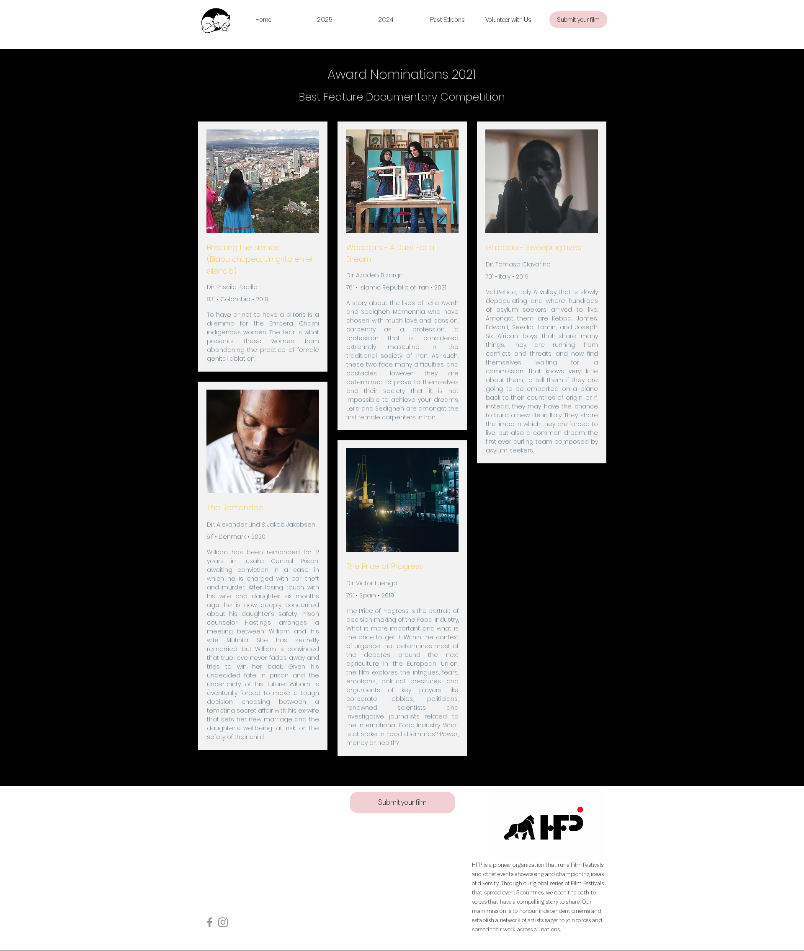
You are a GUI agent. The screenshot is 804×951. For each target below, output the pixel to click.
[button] (447, 19)
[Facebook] (209, 922)
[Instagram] (222, 922)
